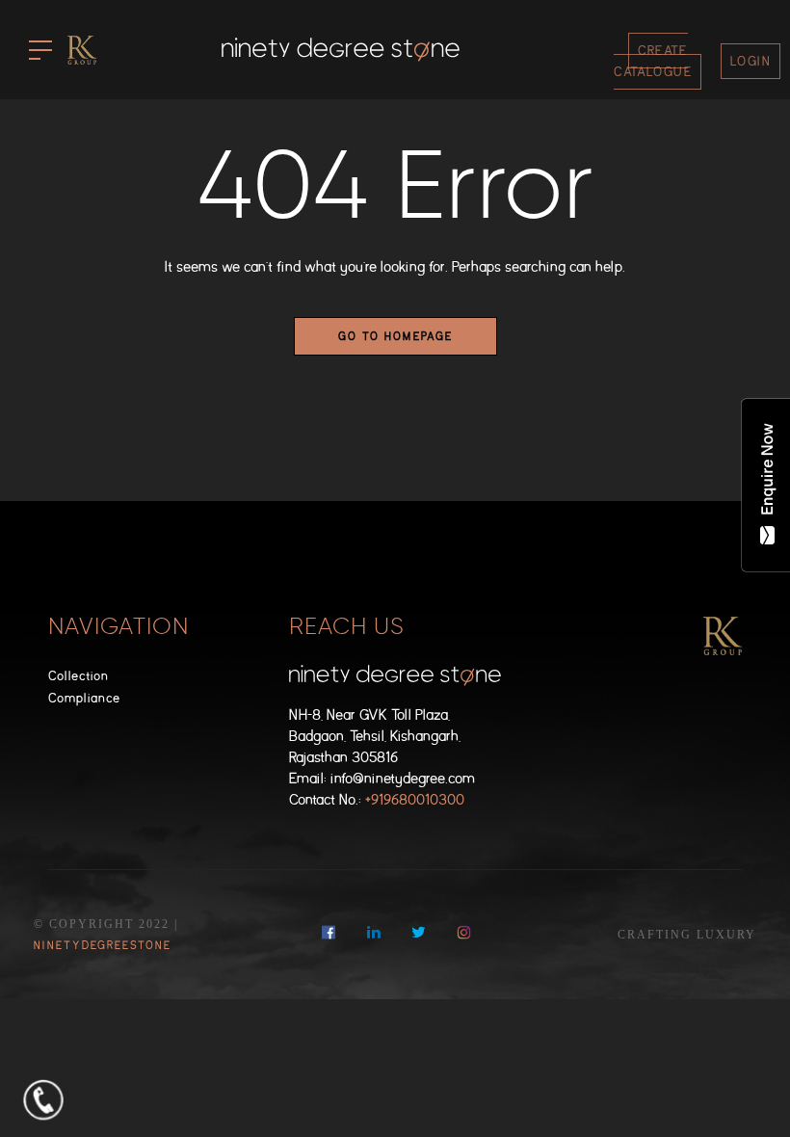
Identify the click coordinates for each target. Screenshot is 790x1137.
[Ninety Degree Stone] (341, 49)
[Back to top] (745, 1092)
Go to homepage (395, 336)
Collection (78, 676)
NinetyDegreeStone (102, 945)
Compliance (84, 698)
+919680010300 (414, 800)
